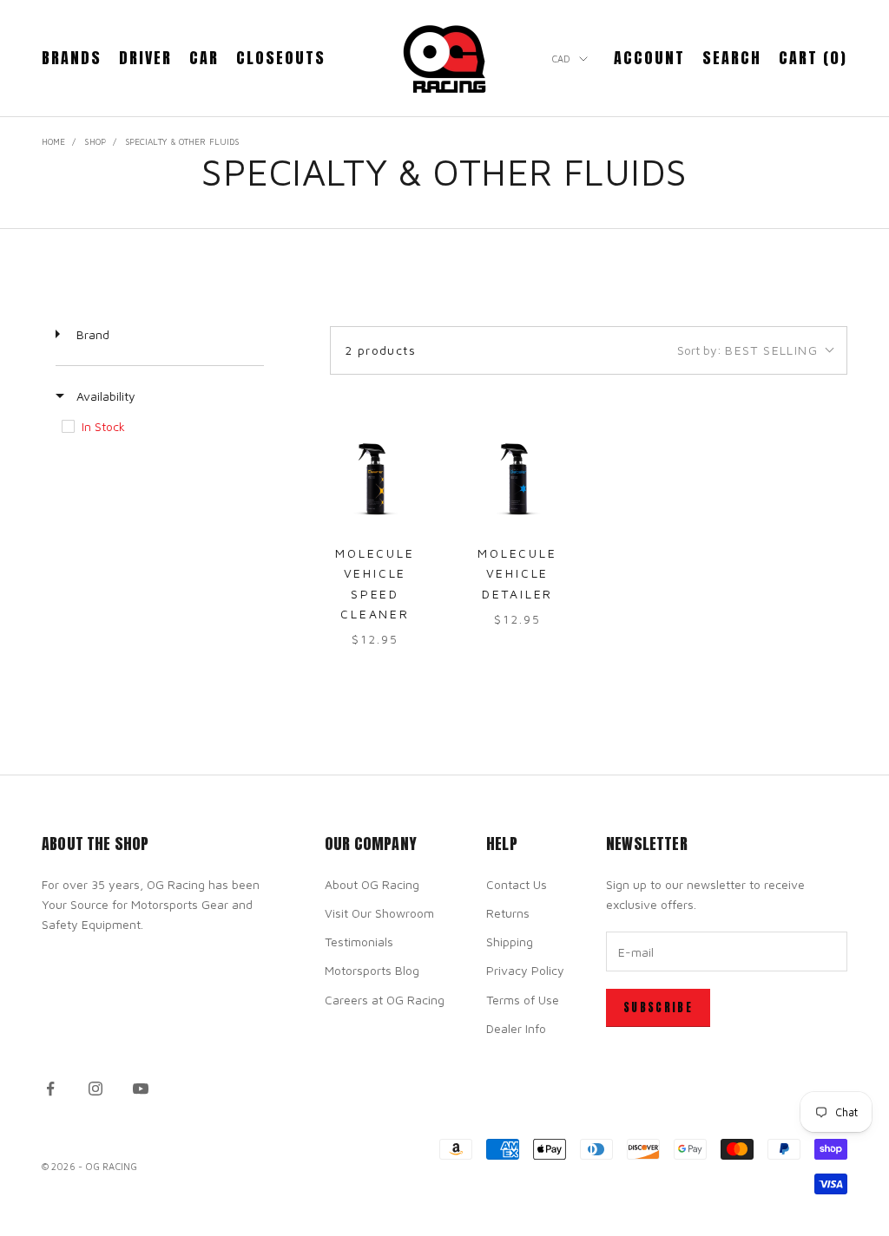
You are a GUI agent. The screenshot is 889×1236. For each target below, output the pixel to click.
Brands (72, 57)
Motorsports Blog (372, 970)
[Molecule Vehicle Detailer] (517, 479)
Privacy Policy (525, 970)
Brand (91, 334)
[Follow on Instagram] (95, 1088)
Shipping (509, 941)
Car (204, 57)
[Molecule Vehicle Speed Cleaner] (375, 479)
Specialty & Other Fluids (182, 141)
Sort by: (747, 350)
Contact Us (516, 884)
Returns (508, 913)
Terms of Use (522, 999)
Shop (94, 141)
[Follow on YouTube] (140, 1088)
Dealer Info (516, 1028)
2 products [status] (380, 350)
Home (53, 141)
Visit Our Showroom (379, 913)
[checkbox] (158, 426)
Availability (104, 396)
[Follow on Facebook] (50, 1088)
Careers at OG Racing (384, 999)
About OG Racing (372, 884)
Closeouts (281, 57)
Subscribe (658, 1007)
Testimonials (359, 941)
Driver (145, 57)
